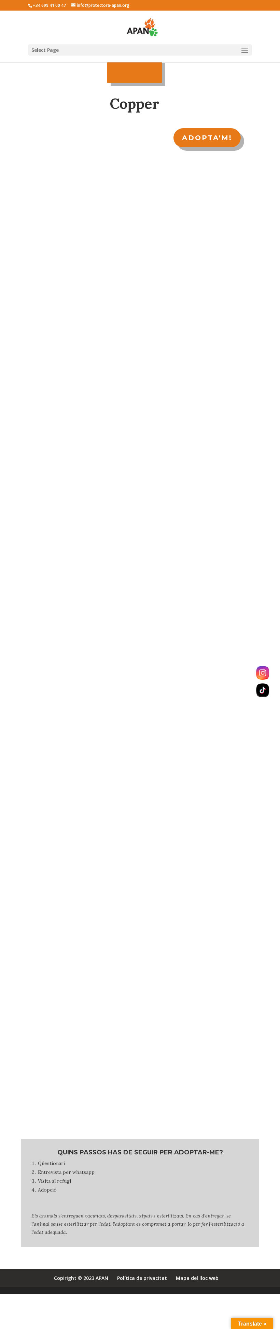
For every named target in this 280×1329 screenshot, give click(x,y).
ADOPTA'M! (207, 138)
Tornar (134, 70)
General (44, 681)
